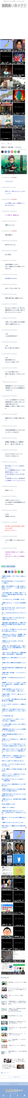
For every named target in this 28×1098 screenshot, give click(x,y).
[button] (18, 152)
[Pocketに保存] (12, 152)
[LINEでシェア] (15, 152)
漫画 (8, 566)
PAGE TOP (14, 1083)
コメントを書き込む (14, 1077)
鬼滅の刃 (13, 566)
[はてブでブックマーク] (9, 152)
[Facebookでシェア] (5, 152)
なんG (4, 566)
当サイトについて (14, 1093)
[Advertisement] (14, 24)
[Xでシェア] (2, 152)
